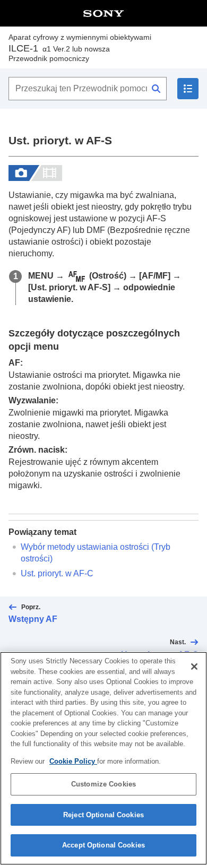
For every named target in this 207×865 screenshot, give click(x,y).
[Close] (194, 666)
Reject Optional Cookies (103, 815)
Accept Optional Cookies (103, 845)
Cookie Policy (73, 761)
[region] (103, 758)
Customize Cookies (103, 784)
